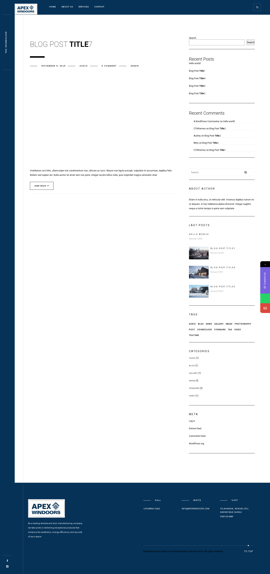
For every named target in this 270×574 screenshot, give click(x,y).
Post (192, 330)
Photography (243, 324)
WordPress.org (196, 443)
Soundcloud (204, 330)
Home (52, 7)
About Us (67, 7)
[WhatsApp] (265, 298)
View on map (226, 516)
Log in (192, 421)
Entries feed (195, 428)
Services (83, 7)
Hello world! (195, 63)
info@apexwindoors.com (195, 509)
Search (192, 38)
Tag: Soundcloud (6, 42)
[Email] (265, 308)
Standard (220, 330)
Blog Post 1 (197, 71)
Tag (230, 330)
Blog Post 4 (197, 78)
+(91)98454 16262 (151, 509)
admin (135, 66)
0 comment (109, 66)
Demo (209, 324)
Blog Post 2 (197, 93)
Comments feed (197, 436)
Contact (99, 7)
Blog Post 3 (197, 86)
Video (237, 330)
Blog (201, 324)
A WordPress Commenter (206, 121)
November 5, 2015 (54, 66)
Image (229, 324)
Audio (84, 66)
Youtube (194, 335)
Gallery (219, 324)
